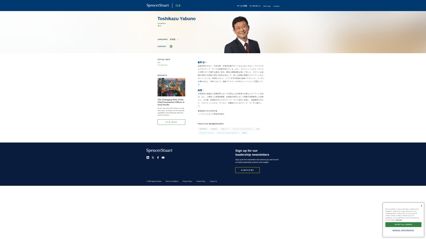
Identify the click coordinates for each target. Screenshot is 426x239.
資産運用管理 (203, 129)
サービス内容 (242, 6)
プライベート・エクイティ (206, 133)
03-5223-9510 (163, 65)
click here (399, 220)
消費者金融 (214, 129)
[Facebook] (158, 157)
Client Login (267, 6)
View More (171, 122)
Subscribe (247, 170)
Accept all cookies (403, 224)
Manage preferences (403, 230)
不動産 (244, 133)
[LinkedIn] (147, 157)
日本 (178, 6)
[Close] (421, 205)
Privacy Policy (187, 181)
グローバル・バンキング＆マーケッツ (242, 129)
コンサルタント (255, 6)
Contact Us (213, 181)
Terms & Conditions (172, 181)
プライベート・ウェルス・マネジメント (228, 133)
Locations (276, 6)
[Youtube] (163, 157)
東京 (159, 26)
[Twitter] (153, 157)
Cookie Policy (200, 181)
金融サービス (225, 129)
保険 (258, 129)
